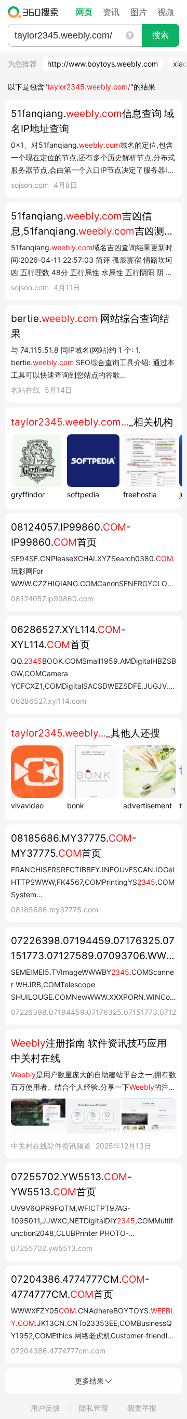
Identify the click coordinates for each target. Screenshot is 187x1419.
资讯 (111, 12)
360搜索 (35, 12)
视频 (165, 12)
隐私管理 (93, 1407)
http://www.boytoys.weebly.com (102, 63)
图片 (138, 12)
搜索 (160, 35)
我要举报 (141, 1407)
